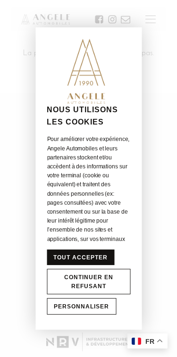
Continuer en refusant (88, 282)
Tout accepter (80, 257)
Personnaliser (81, 306)
